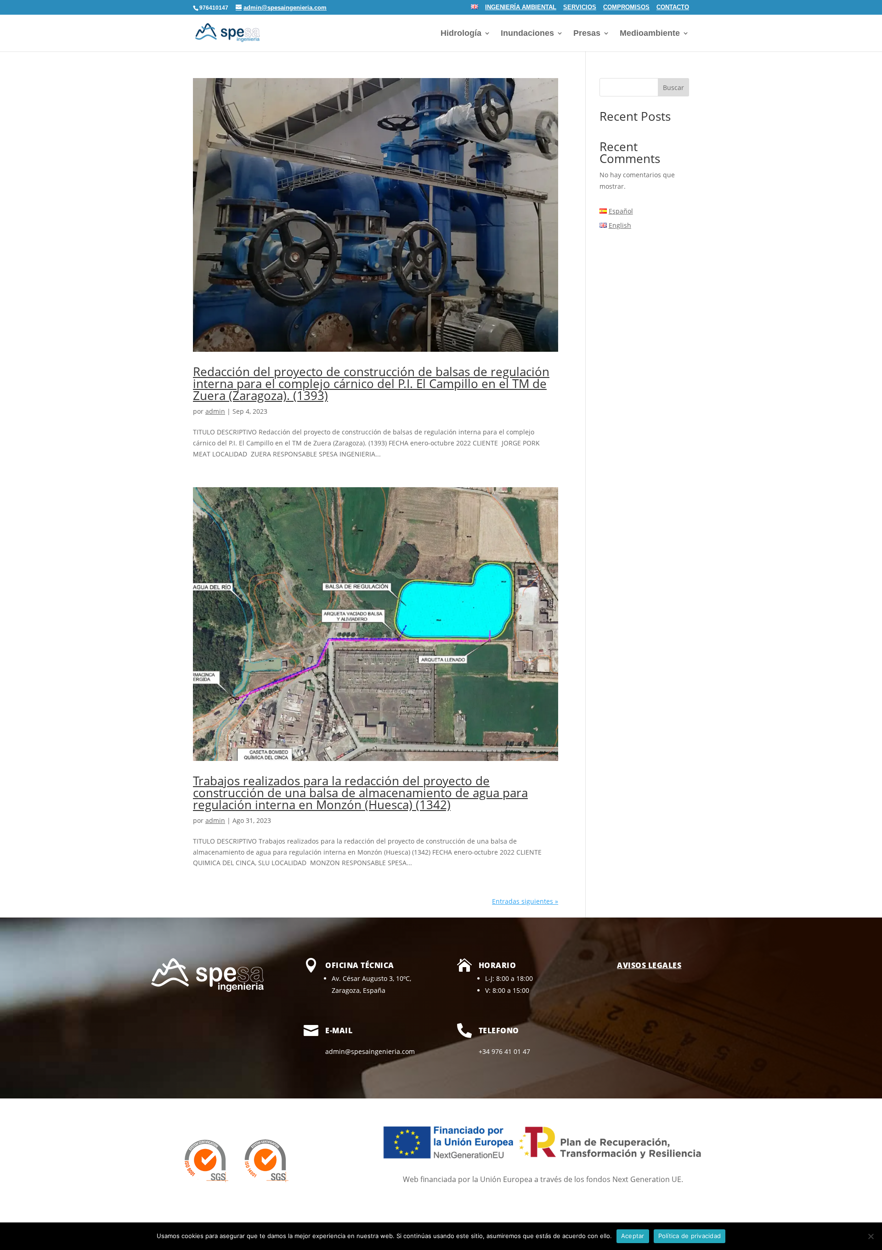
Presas (586, 34)
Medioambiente (650, 34)
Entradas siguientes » (525, 901)
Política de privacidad (689, 1235)
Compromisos (626, 8)
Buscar (673, 87)
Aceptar (633, 1235)
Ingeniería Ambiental (520, 8)
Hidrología (461, 34)
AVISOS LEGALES (649, 965)
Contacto (672, 8)
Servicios (579, 8)
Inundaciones (527, 34)
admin (215, 411)
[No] (870, 1236)
